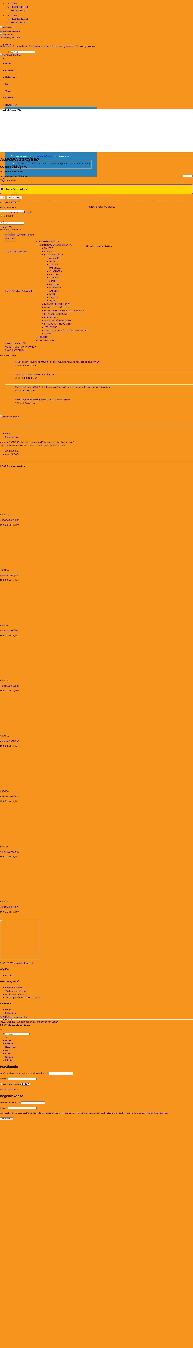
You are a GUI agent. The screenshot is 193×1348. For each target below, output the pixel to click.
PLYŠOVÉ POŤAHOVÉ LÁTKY (58, 323)
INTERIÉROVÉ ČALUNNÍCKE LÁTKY (47, 46)
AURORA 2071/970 (9, 796)
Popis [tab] (7, 434)
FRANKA (53, 281)
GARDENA (54, 284)
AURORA (91, 46)
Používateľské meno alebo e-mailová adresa (24, 1073)
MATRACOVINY (46, 340)
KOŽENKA (43, 336)
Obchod (9, 1044)
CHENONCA (55, 274)
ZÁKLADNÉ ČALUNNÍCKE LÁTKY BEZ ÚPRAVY (66, 330)
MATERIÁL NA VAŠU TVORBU (19, 234)
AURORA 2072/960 (9, 741)
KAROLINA (54, 290)
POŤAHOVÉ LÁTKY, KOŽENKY (14, 46)
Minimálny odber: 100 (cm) (14, 176)
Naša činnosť (11, 1047)
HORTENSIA (55, 287)
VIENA (52, 300)
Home (8, 1040)
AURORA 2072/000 (9, 685)
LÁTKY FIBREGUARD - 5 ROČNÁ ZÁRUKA (64, 310)
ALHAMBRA (55, 258)
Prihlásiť (25, 1084)
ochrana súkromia (44, 156)
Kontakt (9, 1057)
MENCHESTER (51, 317)
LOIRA (52, 294)
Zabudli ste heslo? (9, 1089)
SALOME (53, 297)
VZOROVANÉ (50, 327)
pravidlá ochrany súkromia (156, 1113)
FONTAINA (54, 277)
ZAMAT (47, 333)
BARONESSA (55, 267)
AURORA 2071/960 (9, 630)
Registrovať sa (6, 1119)
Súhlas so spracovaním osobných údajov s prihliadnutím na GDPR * (51, 164)
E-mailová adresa (10, 1102)
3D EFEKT (49, 248)
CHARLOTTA (55, 271)
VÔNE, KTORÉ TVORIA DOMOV (20, 346)
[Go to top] (1, 1029)
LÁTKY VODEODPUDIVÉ (55, 313)
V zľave (9, 215)
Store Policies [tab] (11, 437)
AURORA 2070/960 (9, 520)
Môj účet (9, 975)
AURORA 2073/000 (9, 575)
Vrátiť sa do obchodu (16, 251)
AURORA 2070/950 (9, 851)
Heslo (3, 1078)
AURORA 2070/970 (9, 907)
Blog (7, 1050)
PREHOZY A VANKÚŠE (16, 343)
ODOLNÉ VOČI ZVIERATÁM (57, 320)
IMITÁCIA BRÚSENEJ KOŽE (57, 304)
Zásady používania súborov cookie (22, 997)
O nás (8, 1054)
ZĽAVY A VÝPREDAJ (15, 350)
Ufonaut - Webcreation (19, 1021)
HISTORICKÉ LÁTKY (75, 46)
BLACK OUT (50, 251)
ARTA (52, 261)
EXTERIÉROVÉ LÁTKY (49, 241)
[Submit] (6, 1037)
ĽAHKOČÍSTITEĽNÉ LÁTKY (56, 307)
